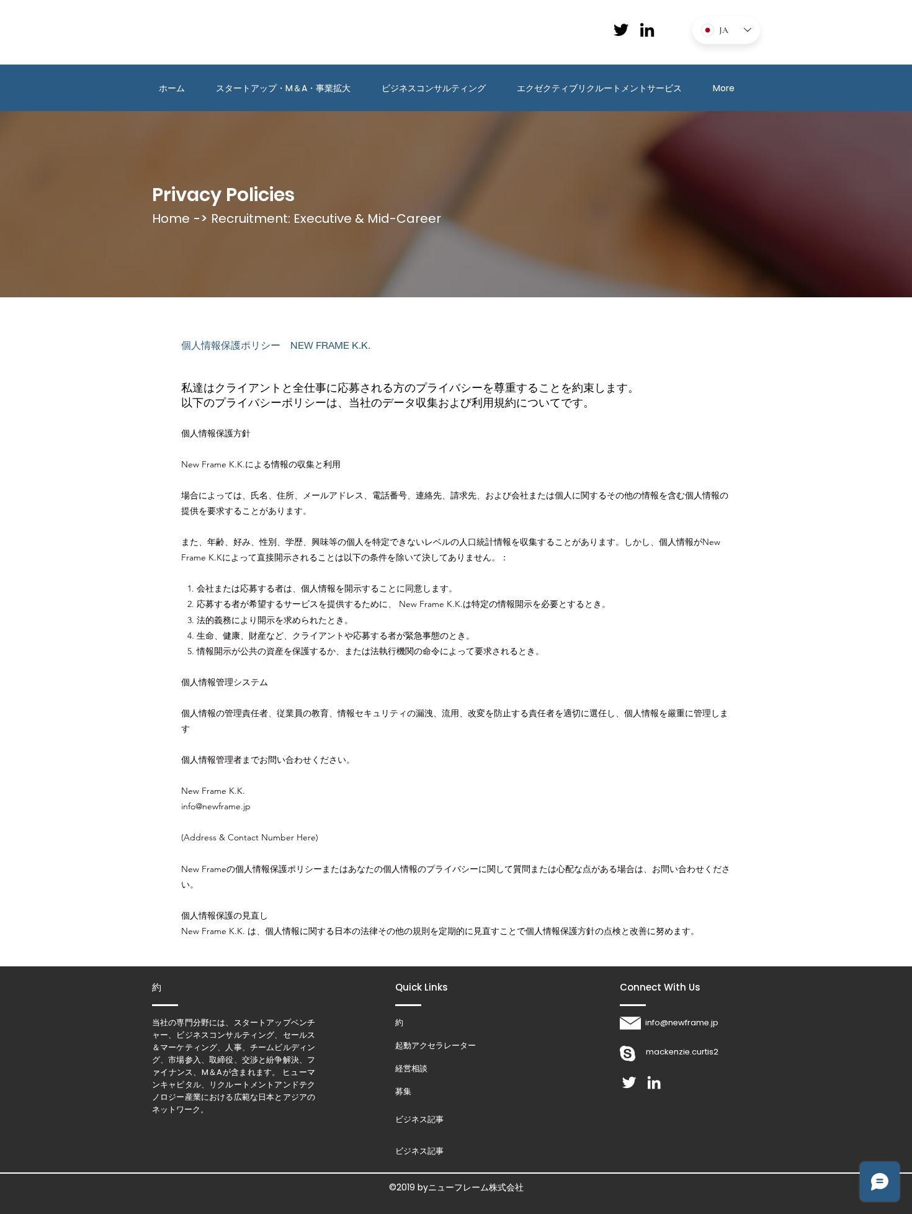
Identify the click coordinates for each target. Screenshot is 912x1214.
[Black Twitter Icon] (621, 30)
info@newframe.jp (216, 806)
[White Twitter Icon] (629, 1082)
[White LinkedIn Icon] (654, 1082)
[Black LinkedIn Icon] (647, 30)
